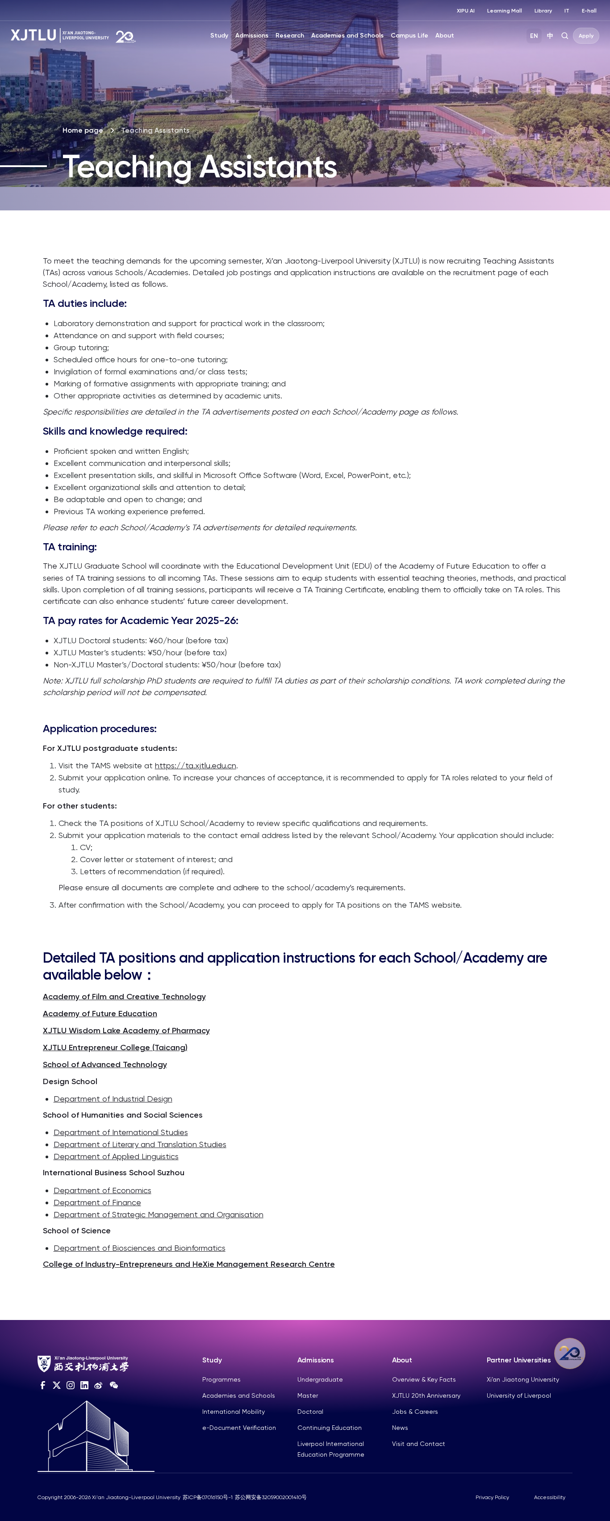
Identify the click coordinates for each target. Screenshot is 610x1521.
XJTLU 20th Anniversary (426, 1395)
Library (543, 11)
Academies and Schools (347, 35)
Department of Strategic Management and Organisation (158, 1214)
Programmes (221, 1379)
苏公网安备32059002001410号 (271, 1497)
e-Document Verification (239, 1427)
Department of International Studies (121, 1132)
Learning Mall (504, 11)
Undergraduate (320, 1379)
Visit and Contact (418, 1443)
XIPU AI (466, 11)
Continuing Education (329, 1427)
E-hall (589, 11)
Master (307, 1395)
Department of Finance (97, 1202)
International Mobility (233, 1411)
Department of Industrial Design (113, 1098)
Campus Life (409, 35)
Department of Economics (102, 1190)
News (400, 1427)
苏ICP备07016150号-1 (208, 1497)
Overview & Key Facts (424, 1379)
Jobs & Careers (415, 1411)
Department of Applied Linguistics (116, 1156)
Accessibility (549, 1497)
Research (290, 35)
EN (534, 36)
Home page (83, 130)
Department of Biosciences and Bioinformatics (140, 1248)
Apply (586, 36)
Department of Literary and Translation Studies (140, 1144)
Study (219, 35)
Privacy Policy (492, 1497)
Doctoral (310, 1411)
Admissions (251, 35)
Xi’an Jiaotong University (523, 1379)
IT (566, 11)
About (444, 35)
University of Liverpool (519, 1395)
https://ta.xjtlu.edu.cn (195, 765)
